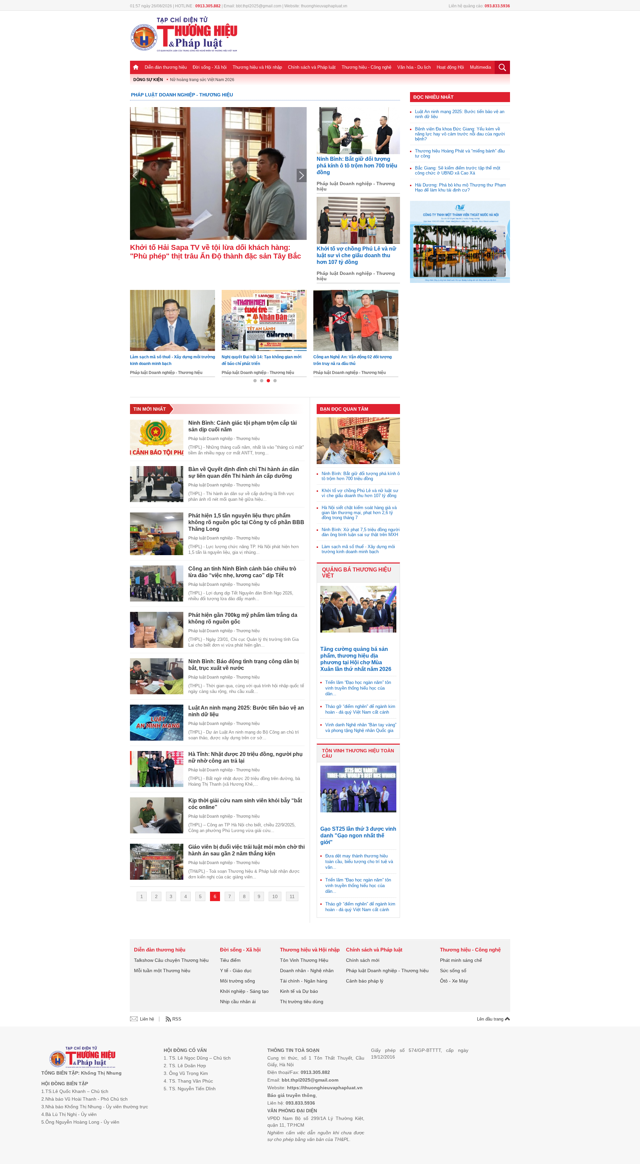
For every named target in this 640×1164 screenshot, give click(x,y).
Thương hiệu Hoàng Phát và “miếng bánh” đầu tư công (460, 153)
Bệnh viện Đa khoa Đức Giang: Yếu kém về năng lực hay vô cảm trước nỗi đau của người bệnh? (460, 133)
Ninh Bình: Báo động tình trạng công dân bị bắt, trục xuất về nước (243, 665)
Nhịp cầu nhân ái (238, 1001)
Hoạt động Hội (450, 67)
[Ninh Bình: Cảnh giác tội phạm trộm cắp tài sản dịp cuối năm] (156, 438)
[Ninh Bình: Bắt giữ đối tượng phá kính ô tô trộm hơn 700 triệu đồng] (358, 130)
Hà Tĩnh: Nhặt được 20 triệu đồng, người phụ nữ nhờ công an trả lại (245, 757)
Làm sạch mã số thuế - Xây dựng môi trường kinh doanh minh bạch (358, 549)
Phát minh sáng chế (461, 960)
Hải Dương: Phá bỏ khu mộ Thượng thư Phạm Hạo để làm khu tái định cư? (460, 187)
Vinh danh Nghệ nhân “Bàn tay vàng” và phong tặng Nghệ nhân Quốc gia (360, 727)
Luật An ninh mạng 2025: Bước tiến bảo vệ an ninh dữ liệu (246, 711)
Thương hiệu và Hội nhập (257, 67)
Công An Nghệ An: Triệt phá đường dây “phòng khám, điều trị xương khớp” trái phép (264, 360)
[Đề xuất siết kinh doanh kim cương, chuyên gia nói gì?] (355, 320)
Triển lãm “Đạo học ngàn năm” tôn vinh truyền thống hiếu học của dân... (358, 688)
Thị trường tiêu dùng (301, 1001)
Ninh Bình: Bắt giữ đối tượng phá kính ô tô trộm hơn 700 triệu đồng (357, 165)
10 (275, 896)
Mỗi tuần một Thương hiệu (162, 970)
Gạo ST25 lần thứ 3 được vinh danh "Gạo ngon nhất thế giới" (358, 835)
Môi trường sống (237, 981)
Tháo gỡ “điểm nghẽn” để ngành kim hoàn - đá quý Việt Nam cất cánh (360, 709)
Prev (135, 175)
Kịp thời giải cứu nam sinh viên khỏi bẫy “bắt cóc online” (245, 804)
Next (302, 175)
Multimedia (480, 67)
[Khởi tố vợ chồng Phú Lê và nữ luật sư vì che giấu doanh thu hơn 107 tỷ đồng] (358, 220)
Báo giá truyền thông (291, 1095)
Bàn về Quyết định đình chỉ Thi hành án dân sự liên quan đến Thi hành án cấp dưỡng (243, 472)
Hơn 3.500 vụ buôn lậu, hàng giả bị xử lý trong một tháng (217, 251)
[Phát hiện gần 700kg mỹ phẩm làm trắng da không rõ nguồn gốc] (156, 630)
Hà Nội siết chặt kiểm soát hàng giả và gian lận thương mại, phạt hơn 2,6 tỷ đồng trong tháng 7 (359, 512)
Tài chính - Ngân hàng (303, 981)
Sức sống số (453, 970)
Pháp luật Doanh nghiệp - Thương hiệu (182, 94)
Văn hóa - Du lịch (414, 67)
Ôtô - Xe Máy (454, 981)
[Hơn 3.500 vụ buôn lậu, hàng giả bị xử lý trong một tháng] (218, 173)
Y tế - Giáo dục (236, 970)
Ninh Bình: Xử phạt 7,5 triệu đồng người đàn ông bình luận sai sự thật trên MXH (361, 532)
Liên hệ (147, 1019)
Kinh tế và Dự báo (299, 991)
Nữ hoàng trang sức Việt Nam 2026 (202, 79)
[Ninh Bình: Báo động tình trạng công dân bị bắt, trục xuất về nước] (156, 676)
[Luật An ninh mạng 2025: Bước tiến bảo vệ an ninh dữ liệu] (156, 723)
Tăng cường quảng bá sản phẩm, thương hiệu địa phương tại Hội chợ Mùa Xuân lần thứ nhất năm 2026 (355, 659)
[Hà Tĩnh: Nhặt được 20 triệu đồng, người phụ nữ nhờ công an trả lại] (156, 769)
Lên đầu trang (491, 1019)
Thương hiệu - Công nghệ (366, 67)
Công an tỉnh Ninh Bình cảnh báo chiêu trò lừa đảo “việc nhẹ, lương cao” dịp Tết (242, 572)
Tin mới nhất (149, 409)
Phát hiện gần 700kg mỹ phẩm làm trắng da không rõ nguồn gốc (242, 618)
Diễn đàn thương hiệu (166, 67)
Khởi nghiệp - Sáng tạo (244, 991)
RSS (176, 1019)
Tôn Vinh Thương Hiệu (304, 960)
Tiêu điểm (230, 960)
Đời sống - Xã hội (210, 67)
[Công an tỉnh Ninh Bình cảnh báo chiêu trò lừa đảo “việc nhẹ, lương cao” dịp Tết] (156, 583)
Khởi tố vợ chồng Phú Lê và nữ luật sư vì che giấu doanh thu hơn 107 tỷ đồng (356, 255)
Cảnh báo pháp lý (364, 981)
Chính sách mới (362, 960)
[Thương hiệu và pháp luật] (82, 1058)
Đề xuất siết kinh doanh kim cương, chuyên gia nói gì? (354, 360)
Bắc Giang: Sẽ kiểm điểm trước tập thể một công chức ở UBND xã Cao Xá (457, 170)
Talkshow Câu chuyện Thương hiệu (171, 960)
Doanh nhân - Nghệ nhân (307, 970)
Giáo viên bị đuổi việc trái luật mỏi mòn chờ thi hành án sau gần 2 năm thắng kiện (246, 850)
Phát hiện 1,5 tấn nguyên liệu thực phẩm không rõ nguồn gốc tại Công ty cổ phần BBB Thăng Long (246, 522)
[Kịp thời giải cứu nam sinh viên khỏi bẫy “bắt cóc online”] (156, 815)
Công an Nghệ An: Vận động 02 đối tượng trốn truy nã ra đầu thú (169, 360)
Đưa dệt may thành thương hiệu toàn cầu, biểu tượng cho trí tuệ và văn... (359, 861)
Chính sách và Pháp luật (312, 67)
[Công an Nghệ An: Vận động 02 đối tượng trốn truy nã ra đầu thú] (172, 320)
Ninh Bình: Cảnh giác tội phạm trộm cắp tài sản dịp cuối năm (242, 426)
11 (292, 896)
